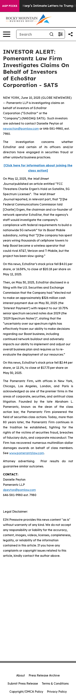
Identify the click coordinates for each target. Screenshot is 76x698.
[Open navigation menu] (6, 34)
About (20, 675)
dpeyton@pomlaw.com (19, 490)
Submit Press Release (23, 683)
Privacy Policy (57, 691)
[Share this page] (70, 34)
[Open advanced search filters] (60, 34)
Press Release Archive (44, 675)
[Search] (51, 34)
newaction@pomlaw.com (21, 128)
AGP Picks (9, 6)
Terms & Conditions (55, 683)
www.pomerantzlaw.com (26, 453)
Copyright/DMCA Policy (26, 691)
